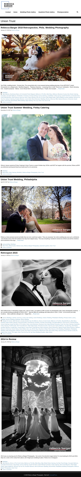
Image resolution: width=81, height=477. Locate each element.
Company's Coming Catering (30, 95)
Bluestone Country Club (64, 94)
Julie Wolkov (75, 325)
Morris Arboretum (53, 327)
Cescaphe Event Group (6, 464)
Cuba (27, 324)
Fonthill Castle (12, 325)
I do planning (67, 325)
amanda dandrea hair (25, 321)
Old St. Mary (35, 329)
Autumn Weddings (7, 317)
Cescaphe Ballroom (11, 95)
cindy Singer (16, 464)
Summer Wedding (10, 319)
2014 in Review (8, 339)
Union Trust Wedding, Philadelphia (19, 179)
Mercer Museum (44, 327)
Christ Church (66, 322)
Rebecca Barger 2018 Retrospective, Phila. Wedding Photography (35, 27)
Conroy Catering (42, 95)
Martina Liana (20, 245)
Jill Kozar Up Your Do (19, 466)
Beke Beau (49, 94)
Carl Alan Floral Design (45, 322)
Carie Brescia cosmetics (33, 322)
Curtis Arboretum (75, 95)
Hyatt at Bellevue (60, 97)
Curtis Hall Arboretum (6, 97)
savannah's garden (44, 245)
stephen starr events (6, 332)
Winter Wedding (25, 319)
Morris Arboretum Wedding (38, 99)
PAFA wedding (21, 100)
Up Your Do (27, 332)
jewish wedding (69, 97)
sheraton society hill (72, 330)
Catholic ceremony (17, 317)
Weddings (4, 92)
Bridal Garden (12, 245)
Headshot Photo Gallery (46, 12)
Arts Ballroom (35, 321)
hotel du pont (51, 325)
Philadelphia (67, 329)
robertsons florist (62, 330)
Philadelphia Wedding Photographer (65, 466)
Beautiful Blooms (66, 321)
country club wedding (27, 317)
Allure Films (5, 245)
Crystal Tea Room (66, 95)
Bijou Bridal (44, 463)
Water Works (49, 332)
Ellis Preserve (15, 97)
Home (15, 12)
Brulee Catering (74, 94)
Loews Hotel (28, 99)
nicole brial (7, 100)
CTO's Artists (22, 324)
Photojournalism (63, 12)
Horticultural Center (43, 325)
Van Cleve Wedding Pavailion (38, 332)
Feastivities (76, 324)
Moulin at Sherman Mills (52, 99)
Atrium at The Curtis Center (17, 463)
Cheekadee (20, 95)
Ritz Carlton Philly (53, 330)
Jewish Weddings (37, 317)
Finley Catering (31, 97)
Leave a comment (6, 102)
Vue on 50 (47, 100)
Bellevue (55, 94)
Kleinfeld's (19, 172)
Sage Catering (29, 100)
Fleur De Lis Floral (40, 97)
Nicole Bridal (14, 100)
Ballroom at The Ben (41, 94)
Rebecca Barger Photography (30, 172)
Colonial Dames (74, 322)
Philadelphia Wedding (57, 317)
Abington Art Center (7, 321)
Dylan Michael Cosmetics (53, 324)
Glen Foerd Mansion (22, 325)
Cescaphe (3, 95)
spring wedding (6, 244)
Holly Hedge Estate (51, 97)
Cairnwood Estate (22, 322)
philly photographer (10, 330)
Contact (8, 12)
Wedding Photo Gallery (28, 12)
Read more (61, 88)
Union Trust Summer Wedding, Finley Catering (25, 107)
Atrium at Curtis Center (44, 321)
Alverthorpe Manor (14, 94)
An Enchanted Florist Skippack (27, 94)
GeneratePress (53, 475)
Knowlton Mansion (19, 99)
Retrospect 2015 (9, 253)
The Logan (14, 332)
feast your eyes (23, 97)
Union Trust (41, 100)
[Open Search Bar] (77, 12)
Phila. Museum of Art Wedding (55, 329)
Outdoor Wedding (47, 317)
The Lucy (35, 100)
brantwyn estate (5, 322)
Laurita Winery (21, 327)
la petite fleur (14, 327)
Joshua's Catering (9, 99)
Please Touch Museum (33, 330)
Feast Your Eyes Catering (66, 324)
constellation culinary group (54, 95)
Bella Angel (5, 172)
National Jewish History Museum (67, 327)
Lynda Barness (36, 327)
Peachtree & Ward (43, 329)
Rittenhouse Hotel (43, 330)
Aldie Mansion (5, 94)
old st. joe (28, 329)
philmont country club (21, 330)
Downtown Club (43, 324)
